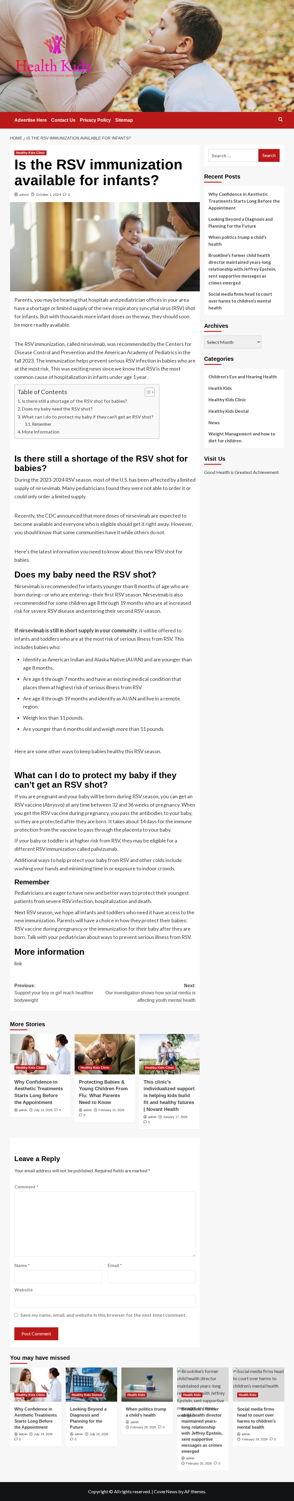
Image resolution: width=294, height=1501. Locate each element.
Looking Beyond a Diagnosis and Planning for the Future (240, 222)
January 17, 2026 (175, 1117)
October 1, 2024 (48, 194)
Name (22, 1265)
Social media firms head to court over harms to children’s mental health (240, 300)
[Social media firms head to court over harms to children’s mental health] (258, 1385)
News (214, 422)
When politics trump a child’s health (237, 241)
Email (115, 1265)
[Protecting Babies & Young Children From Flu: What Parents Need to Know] (105, 1054)
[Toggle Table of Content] (146, 392)
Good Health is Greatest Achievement (241, 472)
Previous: (53, 993)
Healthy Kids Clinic (30, 152)
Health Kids (220, 388)
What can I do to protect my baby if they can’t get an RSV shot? (87, 416)
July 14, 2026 (43, 1110)
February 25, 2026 (199, 1463)
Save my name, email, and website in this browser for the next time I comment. (103, 1315)
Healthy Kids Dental (228, 411)
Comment (26, 1186)
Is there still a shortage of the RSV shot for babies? (74, 401)
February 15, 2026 (111, 1110)
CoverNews (165, 1491)
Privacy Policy (95, 120)
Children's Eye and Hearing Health (242, 376)
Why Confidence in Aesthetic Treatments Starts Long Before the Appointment (244, 200)
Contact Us (63, 120)
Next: (150, 993)
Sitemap (124, 120)
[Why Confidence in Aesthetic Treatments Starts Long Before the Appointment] (40, 1054)
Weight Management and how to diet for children (241, 437)
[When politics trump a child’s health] (147, 1385)
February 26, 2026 (143, 1427)
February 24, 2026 (255, 1439)
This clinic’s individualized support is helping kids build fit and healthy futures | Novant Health (169, 1095)
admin (24, 194)
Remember (42, 424)
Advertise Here (30, 120)
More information (40, 431)
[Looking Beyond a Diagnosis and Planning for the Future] (91, 1385)
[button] (280, 119)
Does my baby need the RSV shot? (57, 408)
